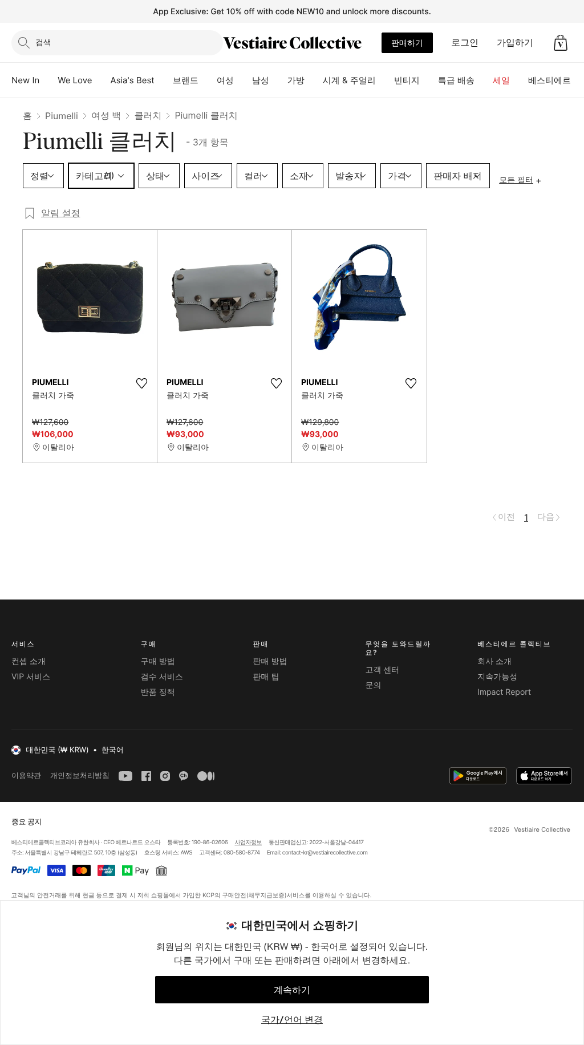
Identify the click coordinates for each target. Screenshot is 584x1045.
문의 (373, 685)
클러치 (147, 115)
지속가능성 (497, 677)
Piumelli (61, 115)
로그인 (464, 42)
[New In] (48, 80)
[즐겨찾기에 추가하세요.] (141, 383)
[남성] (278, 80)
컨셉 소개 (28, 661)
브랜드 (185, 80)
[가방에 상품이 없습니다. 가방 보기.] (561, 43)
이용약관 (26, 775)
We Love (75, 80)
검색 (43, 42)
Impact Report (504, 692)
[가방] (313, 80)
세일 (501, 80)
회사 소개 (494, 661)
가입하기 (515, 42)
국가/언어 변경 (292, 1019)
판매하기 (407, 42)
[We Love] (101, 80)
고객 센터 (382, 670)
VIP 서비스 (30, 677)
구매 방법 (158, 661)
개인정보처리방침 (80, 775)
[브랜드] (207, 80)
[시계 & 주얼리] (385, 80)
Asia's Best (133, 80)
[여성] (243, 80)
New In (25, 80)
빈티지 (407, 80)
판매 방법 (270, 661)
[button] (561, 43)
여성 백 (106, 115)
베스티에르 (549, 80)
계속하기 (292, 990)
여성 (225, 80)
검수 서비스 (162, 677)
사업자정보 (248, 842)
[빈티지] (428, 80)
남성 (260, 80)
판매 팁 (266, 677)
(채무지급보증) (266, 894)
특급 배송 (456, 80)
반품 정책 (158, 692)
